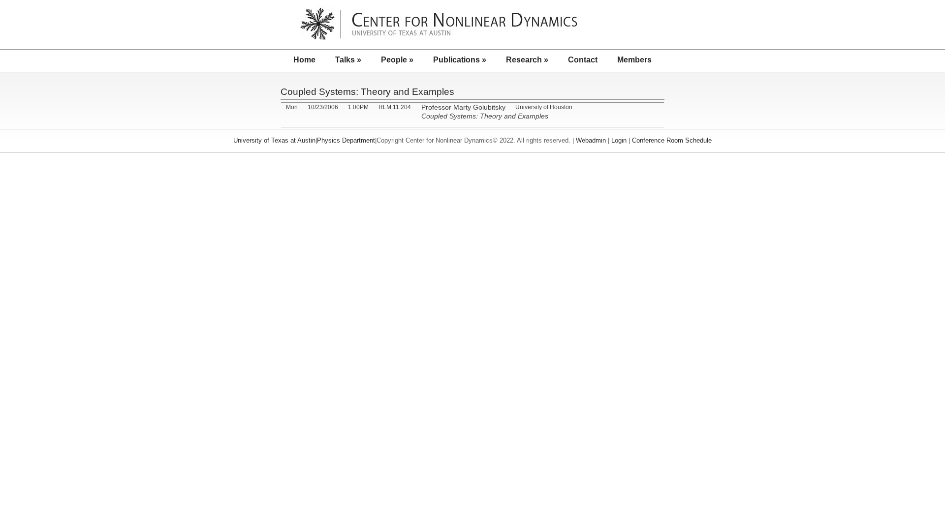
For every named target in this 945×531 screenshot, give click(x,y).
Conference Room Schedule (672, 140)
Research (527, 60)
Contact (583, 60)
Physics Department (346, 140)
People (397, 60)
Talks (348, 60)
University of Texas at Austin (274, 140)
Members (634, 60)
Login (619, 140)
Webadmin (591, 140)
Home (304, 60)
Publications (459, 60)
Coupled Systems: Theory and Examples (367, 92)
